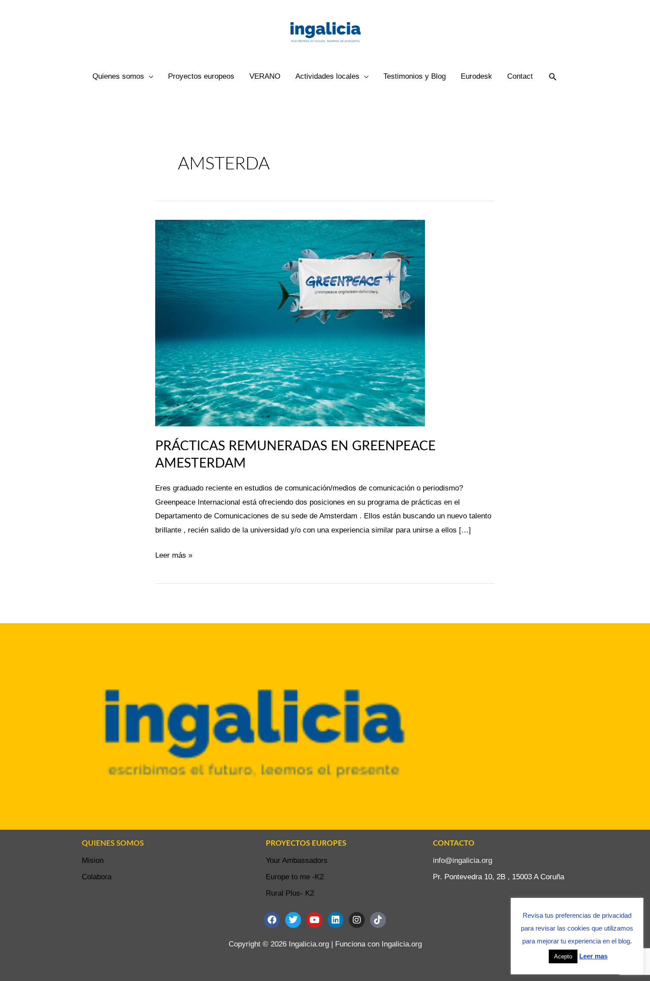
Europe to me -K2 (295, 877)
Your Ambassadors (297, 860)
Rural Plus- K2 (290, 893)
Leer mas (593, 956)
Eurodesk (476, 76)
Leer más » (173, 553)
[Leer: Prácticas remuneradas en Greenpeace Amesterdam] (290, 322)
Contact (520, 76)
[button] (553, 76)
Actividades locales (327, 76)
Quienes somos (118, 76)
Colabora (96, 877)
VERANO (264, 76)
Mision (92, 860)
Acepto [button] (563, 956)
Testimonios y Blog (414, 76)
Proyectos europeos (201, 76)
